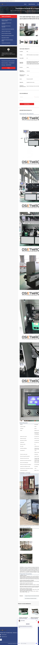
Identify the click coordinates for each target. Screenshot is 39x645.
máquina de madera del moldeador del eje (7, 40)
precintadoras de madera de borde (30, 598)
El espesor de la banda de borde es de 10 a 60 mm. (23, 618)
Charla (8, 67)
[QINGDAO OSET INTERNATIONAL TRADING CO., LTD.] (3, 4)
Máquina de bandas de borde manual (8, 35)
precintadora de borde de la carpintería (19, 10)
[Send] (36, 643)
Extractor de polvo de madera (6, 33)
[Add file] (19, 643)
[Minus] (36, 620)
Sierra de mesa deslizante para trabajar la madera (7, 20)
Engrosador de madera (5, 37)
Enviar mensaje (27, 104)
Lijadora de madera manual (6, 31)
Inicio (11, 10)
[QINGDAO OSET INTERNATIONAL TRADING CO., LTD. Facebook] (1, 640)
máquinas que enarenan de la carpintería (6, 23)
